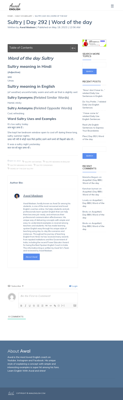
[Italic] (25, 305)
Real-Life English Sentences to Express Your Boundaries (93, 127)
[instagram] (110, 396)
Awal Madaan (28, 27)
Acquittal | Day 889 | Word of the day (93, 203)
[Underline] (30, 305)
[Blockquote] (46, 305)
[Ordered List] (38, 305)
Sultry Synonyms (44, 165)
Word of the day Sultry (21, 169)
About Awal (31, 257)
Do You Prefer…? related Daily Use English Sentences (94, 104)
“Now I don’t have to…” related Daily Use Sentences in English (93, 93)
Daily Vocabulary (23, 16)
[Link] (55, 305)
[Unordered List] (42, 305)
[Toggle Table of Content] (71, 48)
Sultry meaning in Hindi (21, 165)
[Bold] (21, 305)
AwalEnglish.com (37, 393)
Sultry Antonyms (33, 162)
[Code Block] (51, 305)
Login (75, 286)
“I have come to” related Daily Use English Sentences (91, 116)
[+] (63, 305)
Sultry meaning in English (58, 162)
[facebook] (106, 396)
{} (59, 305)
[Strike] (34, 305)
